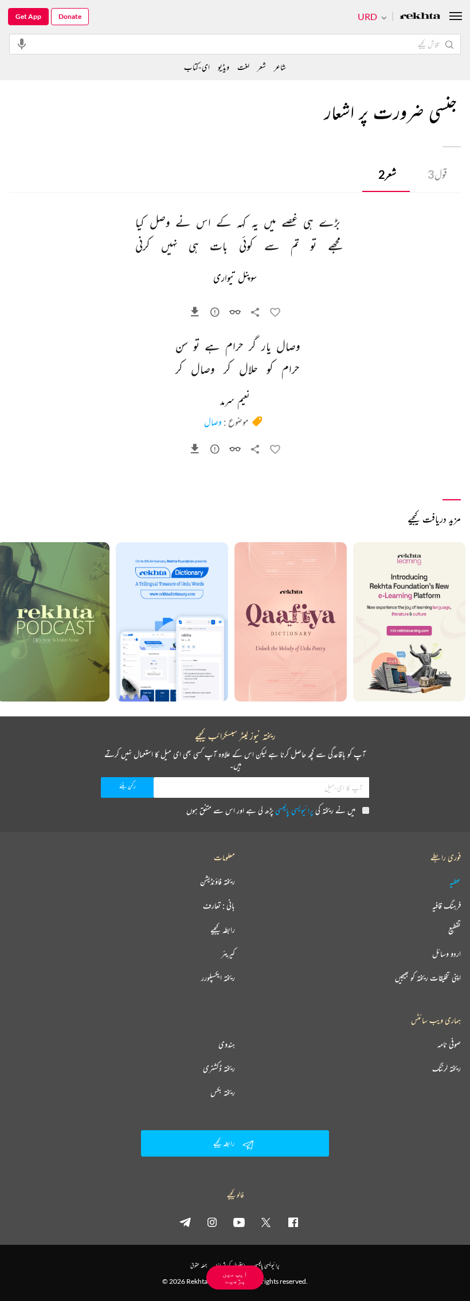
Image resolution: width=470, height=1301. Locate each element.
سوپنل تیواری (235, 278)
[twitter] (266, 1222)
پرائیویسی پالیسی (294, 810)
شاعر (280, 66)
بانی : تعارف (219, 905)
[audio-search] (22, 43)
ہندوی (226, 1044)
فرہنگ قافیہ (446, 905)
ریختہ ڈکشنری (219, 1068)
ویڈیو (223, 66)
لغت (243, 66)
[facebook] (293, 1222)
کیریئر (228, 953)
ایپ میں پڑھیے (235, 1277)
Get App (28, 16)
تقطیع (454, 929)
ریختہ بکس (222, 1092)
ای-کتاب (197, 66)
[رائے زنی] (215, 314)
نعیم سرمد (235, 401)
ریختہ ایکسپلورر (218, 977)
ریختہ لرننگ (446, 1068)
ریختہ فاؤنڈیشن (217, 881)
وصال (213, 422)
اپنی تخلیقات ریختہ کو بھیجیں (428, 977)
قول (437, 174)
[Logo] (420, 16)
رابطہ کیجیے (222, 929)
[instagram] (212, 1222)
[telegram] (185, 1222)
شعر (387, 174)
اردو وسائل (446, 953)
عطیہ (455, 881)
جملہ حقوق (198, 1265)
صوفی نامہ (449, 1044)
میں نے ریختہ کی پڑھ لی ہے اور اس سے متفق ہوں (270, 810)
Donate (69, 16)
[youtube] (239, 1222)
